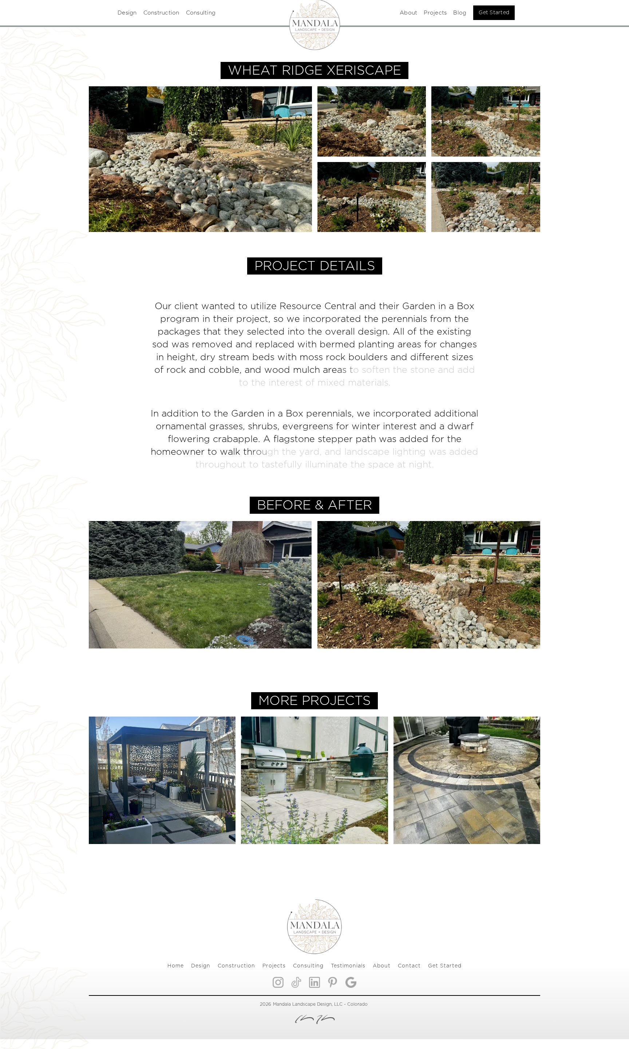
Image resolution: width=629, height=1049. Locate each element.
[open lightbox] (371, 121)
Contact (409, 966)
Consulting (201, 13)
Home (175, 966)
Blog (459, 13)
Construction (161, 13)
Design (127, 13)
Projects (435, 13)
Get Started (494, 12)
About (408, 13)
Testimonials (348, 966)
